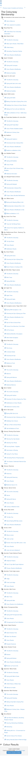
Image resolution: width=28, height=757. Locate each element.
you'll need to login (20, 750)
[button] (1, 1)
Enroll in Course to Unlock (14, 752)
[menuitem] (1, 3)
